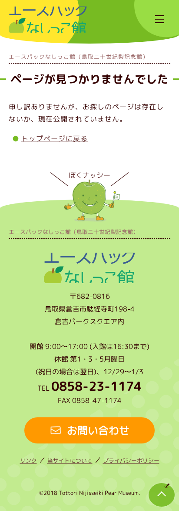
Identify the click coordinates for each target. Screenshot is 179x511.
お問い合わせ (98, 430)
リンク (28, 460)
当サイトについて (70, 460)
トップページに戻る (54, 138)
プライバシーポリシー (131, 460)
